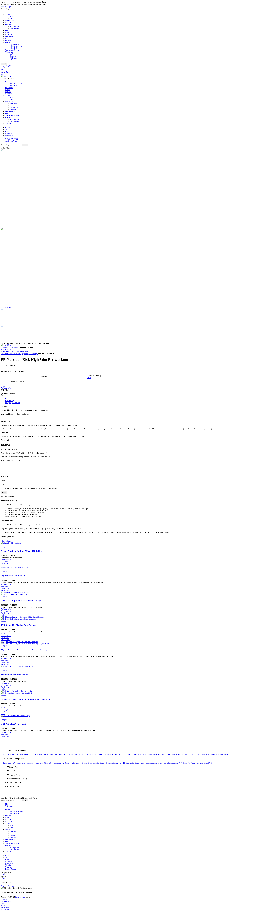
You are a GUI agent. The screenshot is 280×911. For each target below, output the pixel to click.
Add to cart (14, 381)
